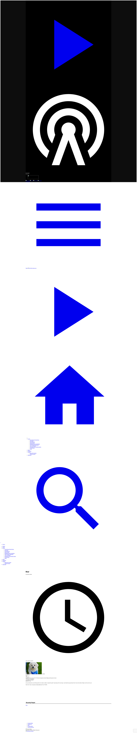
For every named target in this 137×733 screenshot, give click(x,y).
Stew (31, 449)
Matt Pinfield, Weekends (34, 444)
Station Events (32, 454)
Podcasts (29, 451)
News (29, 450)
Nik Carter (32, 440)
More (26, 705)
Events (29, 452)
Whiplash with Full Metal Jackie (35, 447)
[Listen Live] (68, 43)
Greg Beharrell (32, 441)
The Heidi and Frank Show (34, 439)
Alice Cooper (32, 442)
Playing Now (28, 181)
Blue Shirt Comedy (33, 453)
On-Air (29, 438)
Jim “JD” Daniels (33, 445)
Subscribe (29, 455)
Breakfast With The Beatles (35, 443)
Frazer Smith (32, 448)
